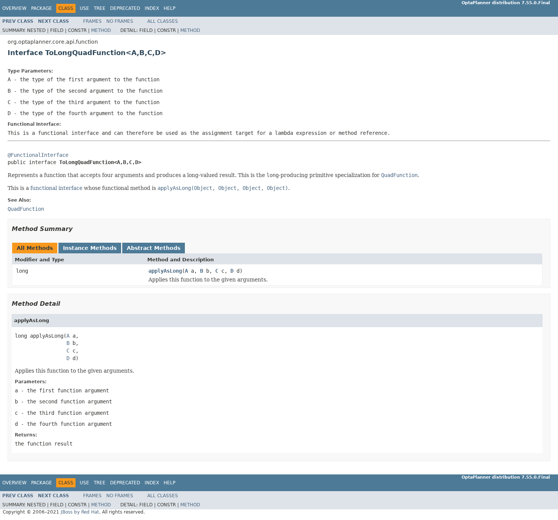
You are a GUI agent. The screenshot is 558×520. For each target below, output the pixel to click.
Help (169, 8)
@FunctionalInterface (38, 155)
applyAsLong (165, 271)
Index (152, 8)
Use (84, 8)
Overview (14, 8)
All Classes (162, 21)
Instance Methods (90, 248)
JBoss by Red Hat (80, 512)
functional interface (56, 188)
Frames (92, 21)
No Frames (119, 21)
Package (41, 8)
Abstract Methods (153, 248)
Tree (100, 8)
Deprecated (125, 8)
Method (101, 30)
